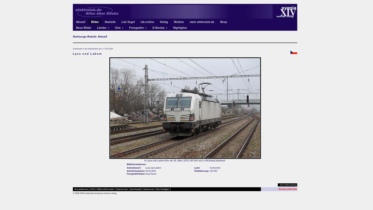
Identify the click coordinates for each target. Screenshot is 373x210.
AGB (92, 189)
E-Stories (159, 28)
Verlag (164, 22)
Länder (102, 28)
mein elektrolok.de (202, 22)
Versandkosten (81, 189)
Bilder (95, 22)
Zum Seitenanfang (288, 185)
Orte (118, 28)
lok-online (147, 22)
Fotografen (137, 28)
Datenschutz (122, 189)
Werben (179, 22)
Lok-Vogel (128, 22)
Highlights (180, 28)
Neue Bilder (83, 28)
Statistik (110, 22)
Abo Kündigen (162, 189)
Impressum (148, 189)
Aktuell (80, 22)
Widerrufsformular (105, 189)
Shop (223, 22)
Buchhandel (135, 189)
